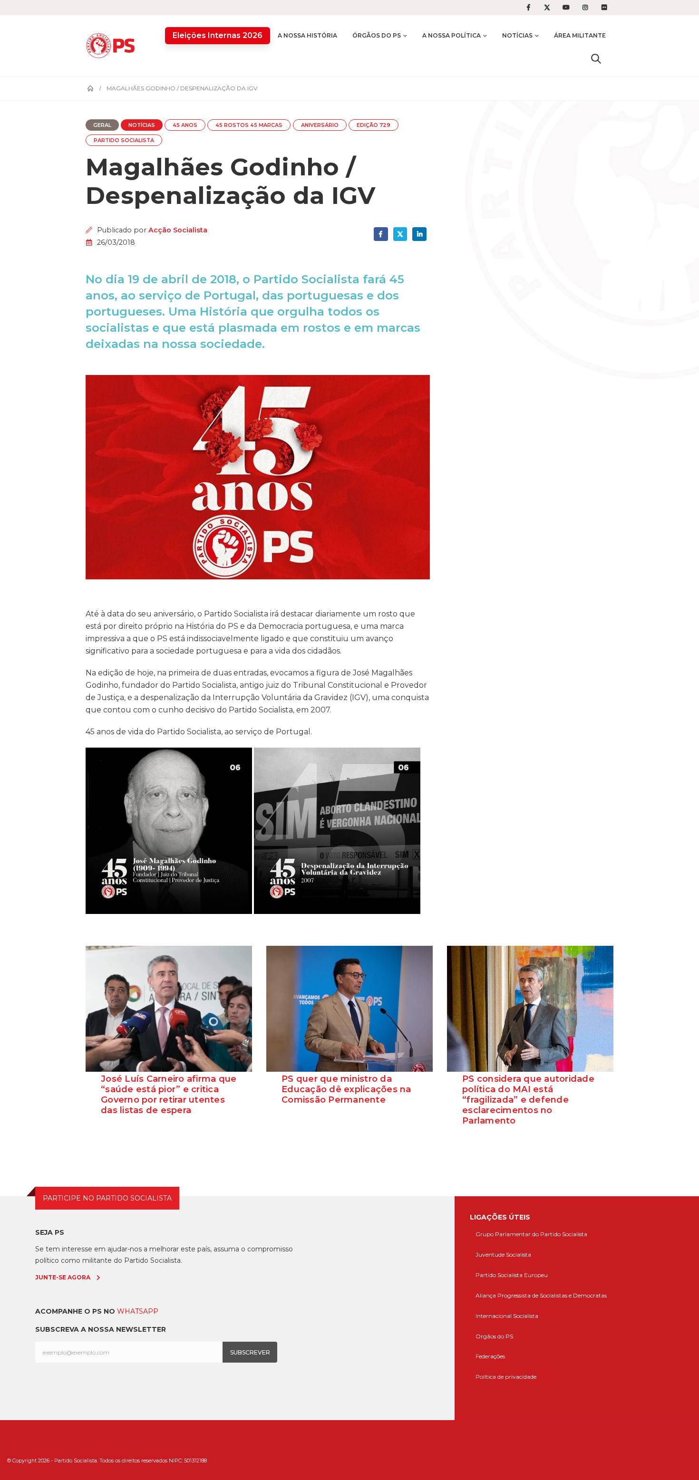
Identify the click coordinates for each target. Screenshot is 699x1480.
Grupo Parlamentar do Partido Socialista (531, 1234)
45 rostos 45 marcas (248, 125)
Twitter (400, 234)
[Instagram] (585, 7)
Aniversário (320, 125)
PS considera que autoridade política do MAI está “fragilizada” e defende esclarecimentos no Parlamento (528, 1100)
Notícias (517, 35)
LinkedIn (419, 234)
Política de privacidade (506, 1376)
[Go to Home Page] (90, 88)
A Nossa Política (451, 35)
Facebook (381, 234)
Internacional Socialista (507, 1315)
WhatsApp (137, 1311)
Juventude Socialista (503, 1254)
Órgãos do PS (376, 35)
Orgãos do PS (494, 1336)
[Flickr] (604, 7)
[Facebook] (528, 7)
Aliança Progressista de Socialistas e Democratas (541, 1295)
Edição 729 (373, 125)
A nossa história (307, 35)
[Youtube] (566, 7)
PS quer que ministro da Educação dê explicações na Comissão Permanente (346, 1089)
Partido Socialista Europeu (512, 1274)
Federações (490, 1356)
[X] (547, 7)
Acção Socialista (177, 230)
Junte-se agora (62, 1277)
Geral (102, 125)
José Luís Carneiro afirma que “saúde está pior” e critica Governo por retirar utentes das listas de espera (168, 1094)
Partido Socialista (124, 140)
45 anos (185, 125)
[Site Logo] (113, 45)
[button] (596, 58)
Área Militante (580, 35)
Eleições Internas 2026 (217, 35)
